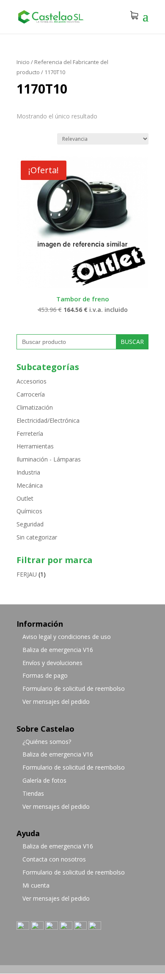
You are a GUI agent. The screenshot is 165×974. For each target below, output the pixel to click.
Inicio (23, 62)
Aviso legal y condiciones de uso (66, 637)
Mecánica (29, 485)
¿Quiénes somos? (46, 742)
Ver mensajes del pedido (56, 702)
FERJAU (26, 574)
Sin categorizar (36, 537)
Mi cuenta (36, 885)
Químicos (29, 511)
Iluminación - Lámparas (48, 459)
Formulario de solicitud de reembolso (73, 688)
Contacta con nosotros (54, 859)
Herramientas (35, 446)
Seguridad (30, 524)
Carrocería (30, 394)
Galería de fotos (44, 780)
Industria (28, 472)
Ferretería (29, 433)
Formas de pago (45, 675)
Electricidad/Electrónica (48, 420)
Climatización (34, 407)
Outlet (24, 498)
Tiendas (33, 793)
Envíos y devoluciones (52, 663)
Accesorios (31, 381)
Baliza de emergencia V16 (57, 650)
